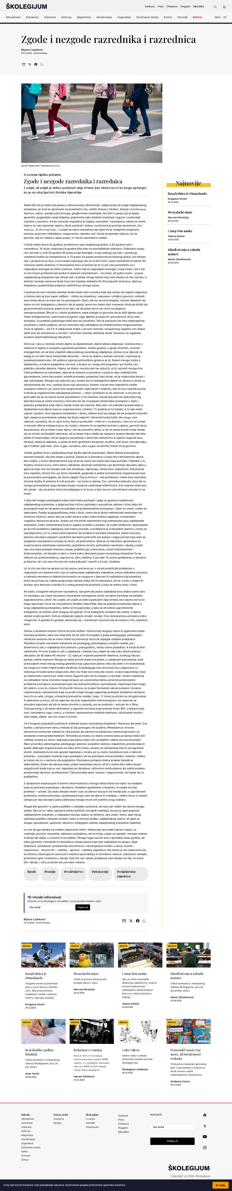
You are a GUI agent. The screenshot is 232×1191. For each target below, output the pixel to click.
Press (161, 6)
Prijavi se (83, 907)
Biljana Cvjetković (32, 49)
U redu (220, 1185)
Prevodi (182, 17)
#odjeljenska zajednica (126, 874)
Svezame (58, 1118)
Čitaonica (172, 6)
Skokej (57, 1123)
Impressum (92, 1127)
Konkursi (150, 6)
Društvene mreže (147, 17)
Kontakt (90, 1123)
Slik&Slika (198, 6)
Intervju (66, 17)
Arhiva (197, 17)
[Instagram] (205, 1151)
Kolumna (50, 17)
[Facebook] (205, 1119)
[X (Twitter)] (205, 1130)
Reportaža (84, 17)
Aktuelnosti (13, 17)
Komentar (32, 17)
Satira (168, 17)
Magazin (185, 6)
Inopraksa (124, 17)
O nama (90, 1118)
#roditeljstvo (73, 872)
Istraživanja (104, 17)
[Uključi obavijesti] (227, 6)
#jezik (31, 872)
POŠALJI (172, 1141)
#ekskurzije (100, 872)
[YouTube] (205, 1140)
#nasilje (50, 872)
